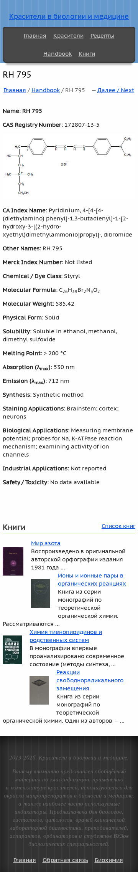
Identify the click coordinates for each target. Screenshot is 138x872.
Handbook (57, 53)
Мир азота (46, 543)
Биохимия (109, 860)
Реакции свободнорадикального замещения (89, 680)
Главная (35, 35)
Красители (68, 35)
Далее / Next (115, 90)
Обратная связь (65, 860)
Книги (87, 53)
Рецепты (102, 35)
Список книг (118, 525)
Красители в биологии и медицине (69, 16)
